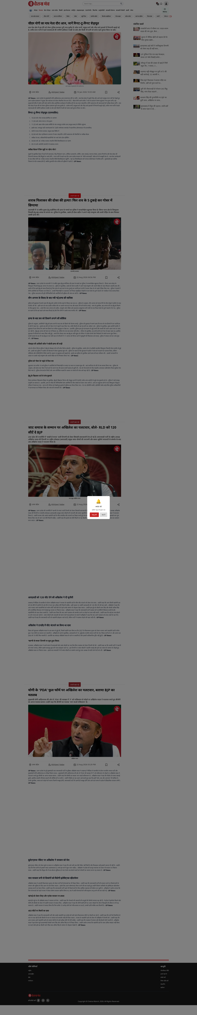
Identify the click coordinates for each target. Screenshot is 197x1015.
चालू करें (94, 515)
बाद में (103, 515)
